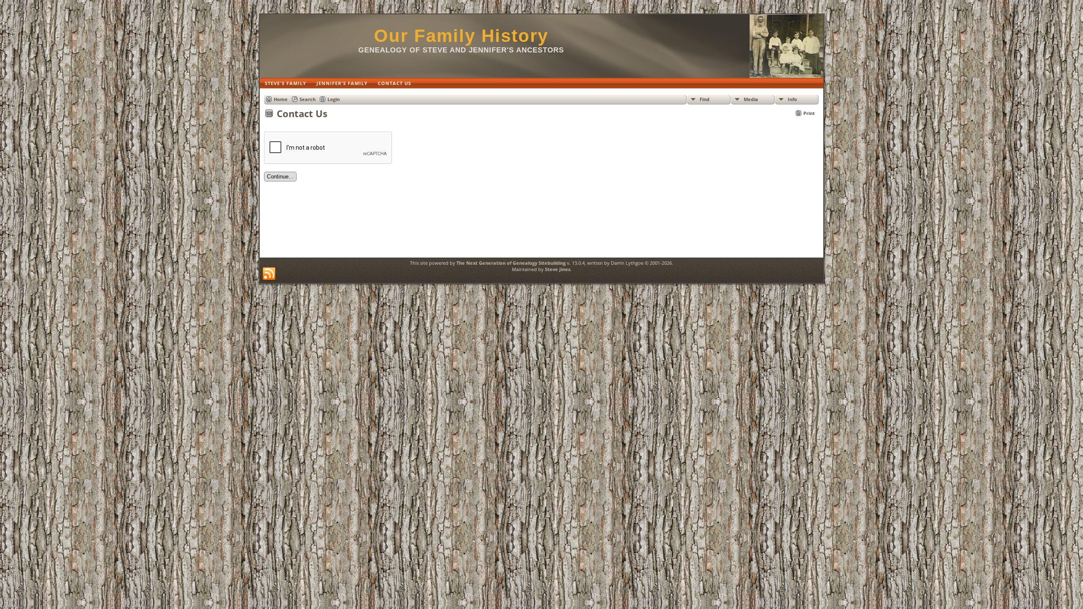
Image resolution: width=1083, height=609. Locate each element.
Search (308, 99)
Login (333, 99)
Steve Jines (557, 269)
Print (809, 113)
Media (751, 99)
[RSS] (269, 274)
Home (281, 99)
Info (792, 99)
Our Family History (461, 36)
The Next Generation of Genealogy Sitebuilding (511, 263)
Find (704, 99)
